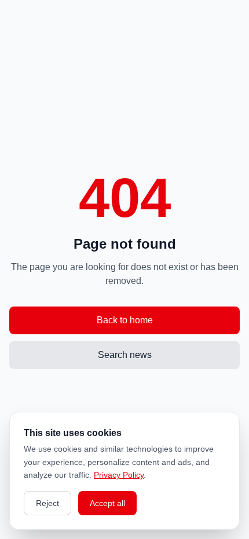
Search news (125, 355)
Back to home (125, 320)
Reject (47, 503)
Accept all (107, 503)
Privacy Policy (119, 474)
